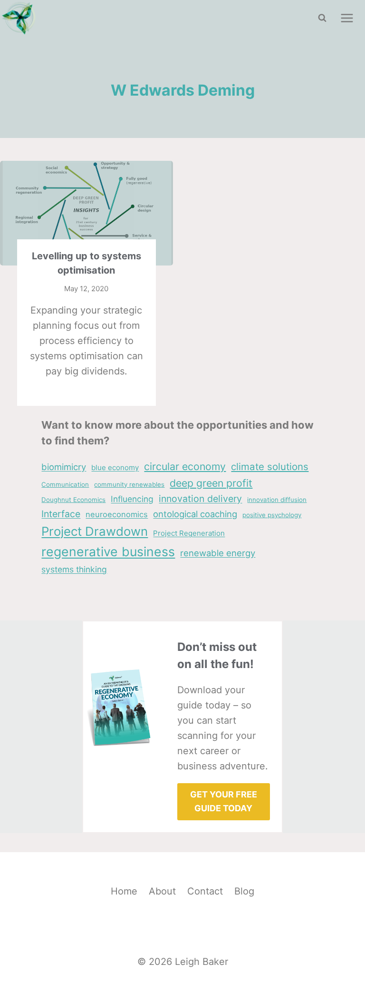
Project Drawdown (94, 531)
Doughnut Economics (73, 499)
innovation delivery (200, 498)
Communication (65, 484)
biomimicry (63, 467)
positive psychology (271, 515)
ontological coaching (195, 514)
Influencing (132, 499)
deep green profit (211, 483)
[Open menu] (347, 18)
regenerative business (108, 551)
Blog (244, 891)
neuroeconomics (117, 514)
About (162, 891)
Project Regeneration (189, 533)
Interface (60, 514)
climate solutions (269, 466)
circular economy (185, 466)
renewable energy (217, 553)
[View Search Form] (322, 18)
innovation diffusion (277, 499)
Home (124, 891)
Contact (205, 891)
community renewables (129, 484)
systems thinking (74, 569)
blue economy (115, 467)
